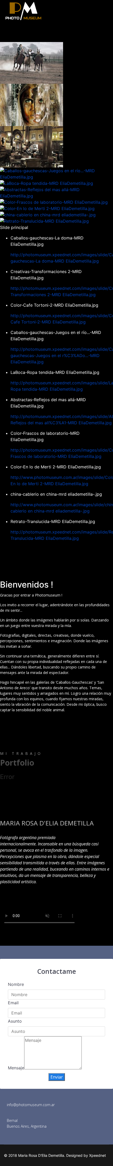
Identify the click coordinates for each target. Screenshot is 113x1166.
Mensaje (16, 1067)
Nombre (16, 984)
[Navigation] (107, 33)
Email (13, 1002)
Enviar (56, 1077)
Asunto (15, 1021)
